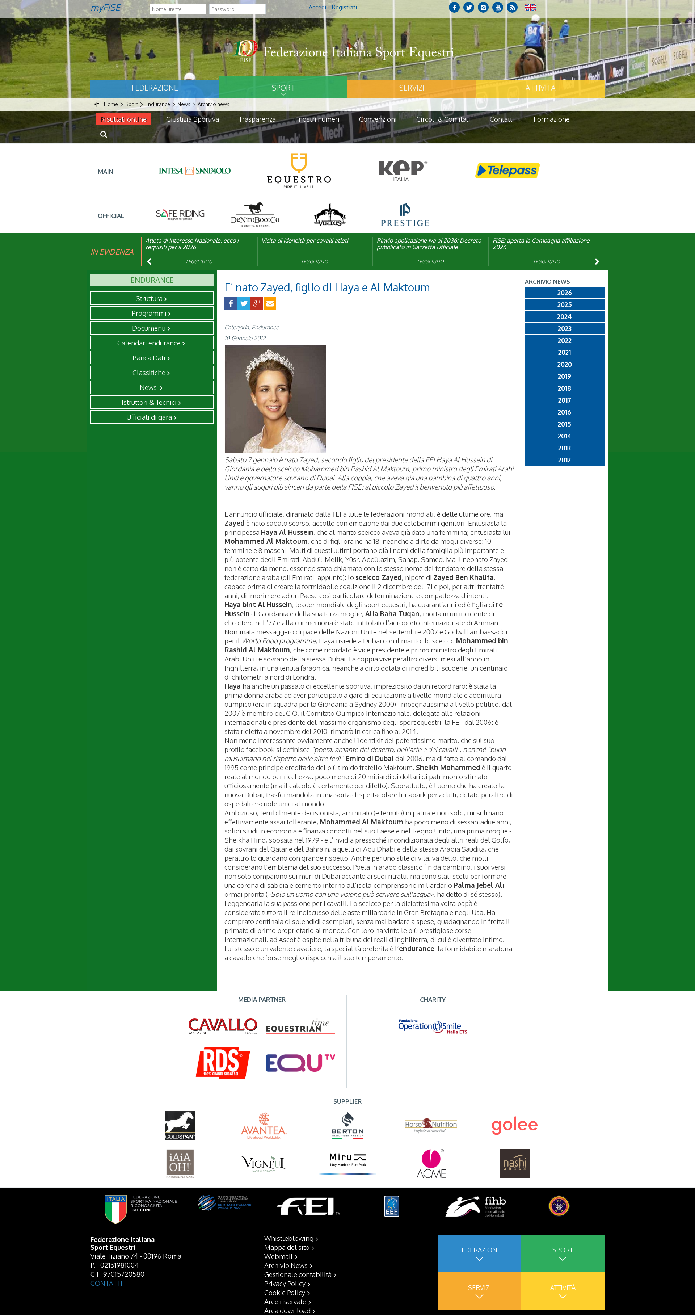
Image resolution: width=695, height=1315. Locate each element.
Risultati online (123, 118)
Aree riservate (285, 1301)
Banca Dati (148, 357)
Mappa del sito (286, 1247)
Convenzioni (378, 118)
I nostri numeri (317, 118)
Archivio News (286, 1265)
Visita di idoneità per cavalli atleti (304, 240)
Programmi (149, 312)
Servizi (411, 87)
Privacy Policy (285, 1283)
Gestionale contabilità (298, 1274)
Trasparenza (257, 118)
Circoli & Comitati (443, 118)
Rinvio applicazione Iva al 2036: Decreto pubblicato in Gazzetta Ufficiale (429, 244)
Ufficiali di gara (149, 416)
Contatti (502, 118)
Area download (287, 1310)
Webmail (278, 1256)
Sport (283, 87)
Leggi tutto (199, 261)
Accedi (317, 7)
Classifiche (148, 372)
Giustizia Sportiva (192, 118)
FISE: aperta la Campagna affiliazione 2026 (541, 244)
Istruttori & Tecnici (149, 402)
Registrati (344, 7)
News (149, 387)
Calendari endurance (149, 342)
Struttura (149, 298)
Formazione (552, 118)
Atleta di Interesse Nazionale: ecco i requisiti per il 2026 (192, 244)
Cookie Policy (284, 1292)
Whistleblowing (288, 1238)
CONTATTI (106, 1282)
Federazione (155, 87)
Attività (540, 87)
